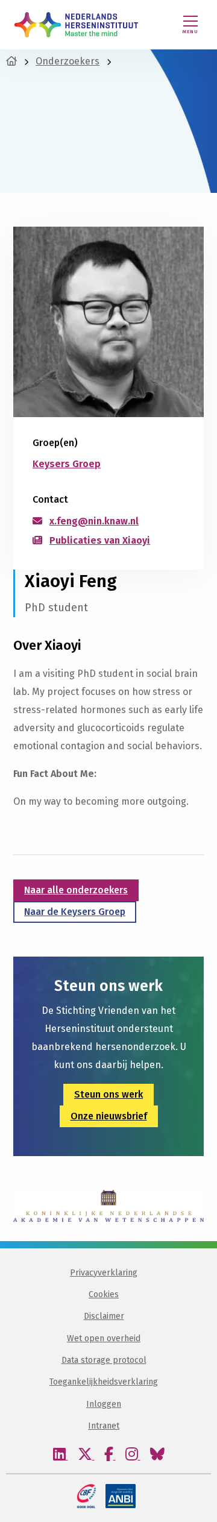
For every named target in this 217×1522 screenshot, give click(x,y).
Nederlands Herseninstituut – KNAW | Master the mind (76, 25)
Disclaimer (104, 1316)
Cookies (104, 1294)
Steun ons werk (108, 1094)
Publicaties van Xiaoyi (99, 540)
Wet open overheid (103, 1338)
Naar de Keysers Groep (74, 911)
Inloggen (103, 1404)
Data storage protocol (103, 1360)
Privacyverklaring (103, 1273)
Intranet (103, 1426)
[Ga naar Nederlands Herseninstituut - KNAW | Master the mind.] (11, 61)
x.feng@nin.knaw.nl (94, 521)
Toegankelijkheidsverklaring (103, 1382)
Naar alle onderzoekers (76, 890)
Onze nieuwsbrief (109, 1116)
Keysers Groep (67, 464)
